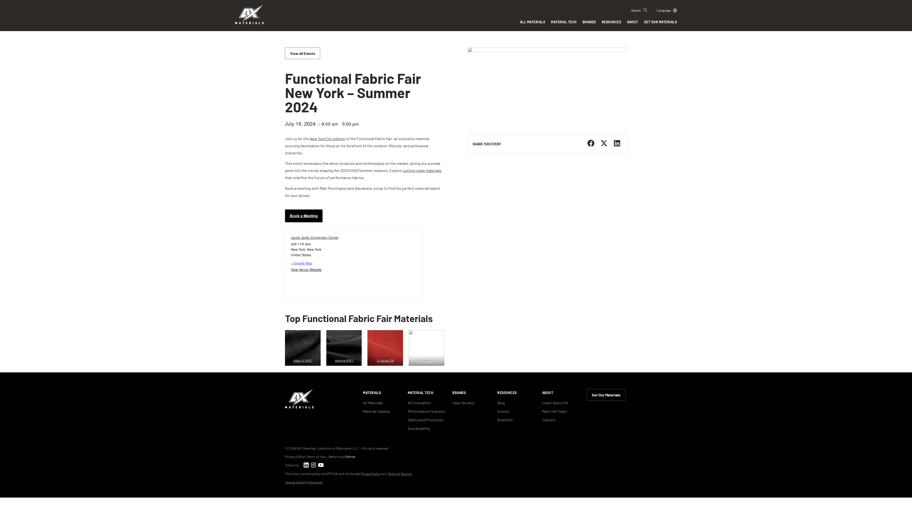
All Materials (532, 22)
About (632, 22)
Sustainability (419, 428)
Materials (372, 393)
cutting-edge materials (422, 170)
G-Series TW (385, 360)
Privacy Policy (295, 457)
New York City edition (327, 138)
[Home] (249, 22)
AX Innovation (419, 402)
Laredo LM (426, 360)
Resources (611, 22)
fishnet (350, 457)
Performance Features (426, 411)
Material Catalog (376, 411)
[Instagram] (313, 465)
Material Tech (564, 22)
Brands (589, 22)
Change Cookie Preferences (304, 482)
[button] (590, 143)
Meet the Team (554, 411)
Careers (549, 420)
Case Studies (463, 402)
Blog (501, 402)
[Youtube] (320, 465)
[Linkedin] (306, 465)
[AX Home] (299, 407)
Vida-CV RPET (302, 360)
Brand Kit (505, 420)
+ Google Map (301, 263)
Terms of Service (399, 474)
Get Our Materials (660, 22)
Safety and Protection (426, 420)
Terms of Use (316, 457)
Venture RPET (344, 360)
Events (503, 411)
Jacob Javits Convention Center (315, 237)
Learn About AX (555, 402)
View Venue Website (306, 269)
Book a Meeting (304, 215)
